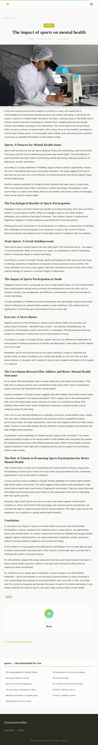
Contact (20, 730)
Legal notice (9, 730)
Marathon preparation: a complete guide (22, 695)
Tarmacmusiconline (15, 722)
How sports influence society (17, 678)
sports (13, 18)
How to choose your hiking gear (19, 684)
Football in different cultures (64, 689)
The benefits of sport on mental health (68, 684)
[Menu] (91, 4)
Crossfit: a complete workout (64, 695)
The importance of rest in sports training (68, 672)
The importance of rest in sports (18, 701)
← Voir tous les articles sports (18, 641)
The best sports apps (61, 678)
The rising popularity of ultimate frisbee (21, 672)
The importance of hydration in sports (21, 689)
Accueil (6, 18)
